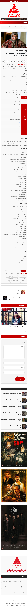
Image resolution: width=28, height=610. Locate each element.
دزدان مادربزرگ (14, 276)
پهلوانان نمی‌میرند (15, 275)
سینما (22, 26)
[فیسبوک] (14, 61)
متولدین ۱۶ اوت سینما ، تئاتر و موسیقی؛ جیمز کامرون (16, 298)
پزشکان (7, 273)
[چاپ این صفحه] (21, 61)
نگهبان (9, 280)
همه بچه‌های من (22, 282)
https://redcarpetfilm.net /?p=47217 (13, 271)
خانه (26, 26)
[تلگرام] (11, 61)
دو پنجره (7, 276)
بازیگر (12, 273)
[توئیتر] (18, 61)
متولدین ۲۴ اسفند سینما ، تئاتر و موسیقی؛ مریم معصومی (15, 327)
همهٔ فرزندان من (13, 282)
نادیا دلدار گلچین (16, 280)
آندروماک (17, 273)
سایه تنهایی (23, 278)
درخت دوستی (22, 276)
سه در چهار (10, 278)
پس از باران (23, 275)
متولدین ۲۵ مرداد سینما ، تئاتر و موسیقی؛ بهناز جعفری (11, 292)
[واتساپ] (7, 61)
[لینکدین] (4, 61)
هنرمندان (21, 50)
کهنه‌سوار (23, 280)
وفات (17, 50)
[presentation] (23, 331)
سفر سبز (16, 278)
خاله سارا (7, 275)
